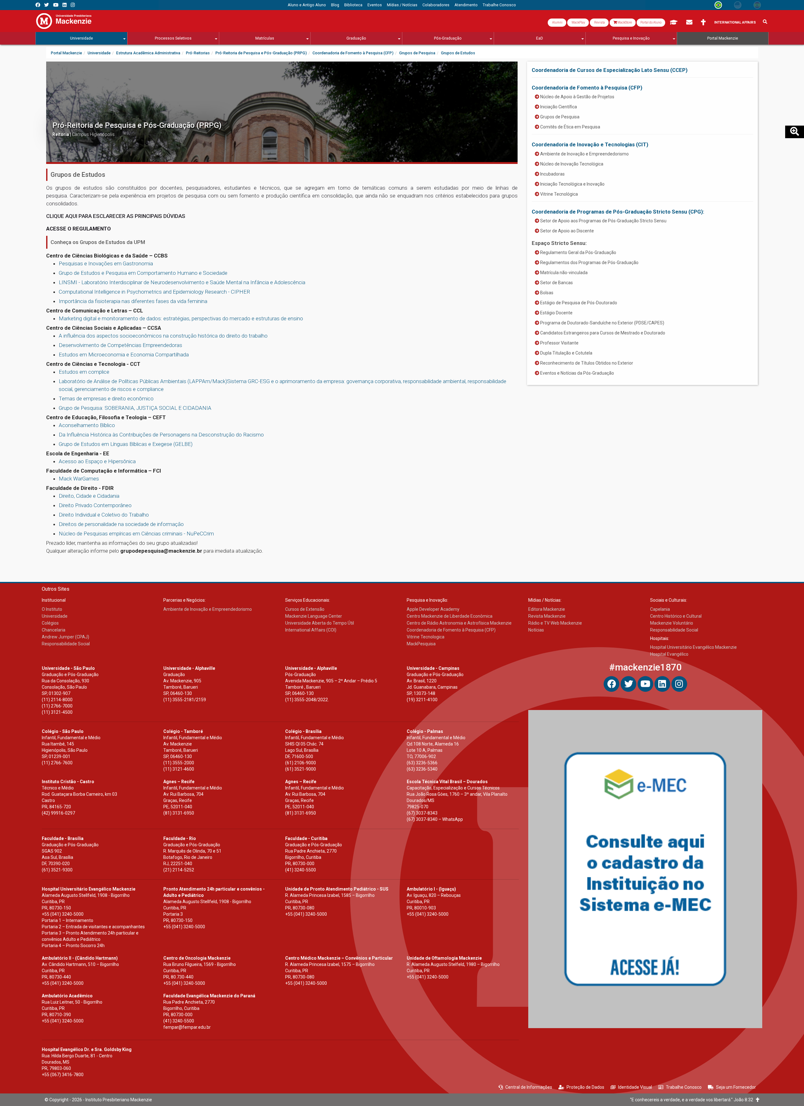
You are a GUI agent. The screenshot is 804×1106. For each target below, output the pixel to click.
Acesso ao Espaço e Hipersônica (97, 461)
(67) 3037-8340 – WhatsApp (435, 819)
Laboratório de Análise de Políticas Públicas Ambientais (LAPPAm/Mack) (143, 381)
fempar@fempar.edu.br (187, 1027)
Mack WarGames (79, 478)
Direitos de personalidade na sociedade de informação (121, 524)
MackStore (624, 22)
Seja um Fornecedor (736, 1087)
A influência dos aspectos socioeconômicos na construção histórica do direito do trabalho (163, 336)
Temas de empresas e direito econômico (106, 398)
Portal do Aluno (650, 22)
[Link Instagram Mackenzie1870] (72, 5)
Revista (599, 22)
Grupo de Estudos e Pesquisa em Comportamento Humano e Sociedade (143, 273)
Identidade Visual (635, 1087)
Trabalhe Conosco (684, 1087)
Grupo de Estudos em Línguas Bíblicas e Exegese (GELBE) (126, 444)
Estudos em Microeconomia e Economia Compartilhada (124, 354)
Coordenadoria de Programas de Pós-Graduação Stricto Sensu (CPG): (618, 212)
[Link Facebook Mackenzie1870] (38, 5)
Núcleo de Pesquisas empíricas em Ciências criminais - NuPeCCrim (136, 533)
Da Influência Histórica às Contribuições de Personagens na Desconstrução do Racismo (161, 434)
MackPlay (578, 22)
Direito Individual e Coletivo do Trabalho (104, 515)
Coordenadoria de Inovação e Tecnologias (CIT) (590, 144)
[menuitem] (307, 5)
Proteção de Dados (585, 1087)
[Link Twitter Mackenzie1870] (47, 5)
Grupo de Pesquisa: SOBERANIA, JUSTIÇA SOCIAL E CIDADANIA (135, 408)
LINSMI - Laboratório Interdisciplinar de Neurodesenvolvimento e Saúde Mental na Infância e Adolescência (182, 282)
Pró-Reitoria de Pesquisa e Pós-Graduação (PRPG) (136, 125)
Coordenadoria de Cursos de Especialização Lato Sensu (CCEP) (609, 70)
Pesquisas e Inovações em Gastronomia (106, 263)
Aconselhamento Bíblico (87, 425)
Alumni (556, 22)
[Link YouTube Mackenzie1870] (56, 5)
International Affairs (735, 22)
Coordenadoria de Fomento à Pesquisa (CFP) (587, 87)
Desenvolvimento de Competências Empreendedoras (120, 345)
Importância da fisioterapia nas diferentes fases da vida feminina (133, 301)
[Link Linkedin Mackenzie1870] (64, 5)
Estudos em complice (84, 372)
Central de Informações (528, 1087)
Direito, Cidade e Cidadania (89, 496)
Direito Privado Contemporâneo (95, 505)
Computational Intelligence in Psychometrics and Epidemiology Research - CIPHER (154, 292)
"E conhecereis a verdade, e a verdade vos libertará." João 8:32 (693, 1099)
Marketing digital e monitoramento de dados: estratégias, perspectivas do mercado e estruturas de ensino (181, 318)
